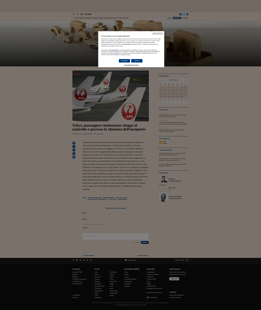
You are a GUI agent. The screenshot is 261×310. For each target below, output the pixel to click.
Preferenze (124, 60)
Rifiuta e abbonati (157, 33)
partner (154, 50)
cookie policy (127, 44)
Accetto (137, 60)
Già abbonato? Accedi (131, 65)
